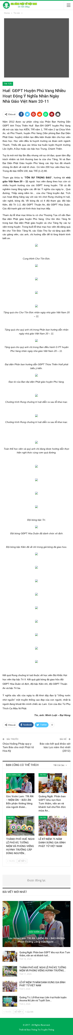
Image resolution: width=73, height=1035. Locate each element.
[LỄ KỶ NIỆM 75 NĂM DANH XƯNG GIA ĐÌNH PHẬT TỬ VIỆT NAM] (53, 826)
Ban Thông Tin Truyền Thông (40, 1029)
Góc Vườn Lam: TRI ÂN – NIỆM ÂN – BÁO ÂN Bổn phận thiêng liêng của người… (36, 940)
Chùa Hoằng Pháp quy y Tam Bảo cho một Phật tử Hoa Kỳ (18, 747)
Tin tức (8, 84)
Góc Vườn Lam (13, 775)
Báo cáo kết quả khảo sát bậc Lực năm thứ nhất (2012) (55, 747)
